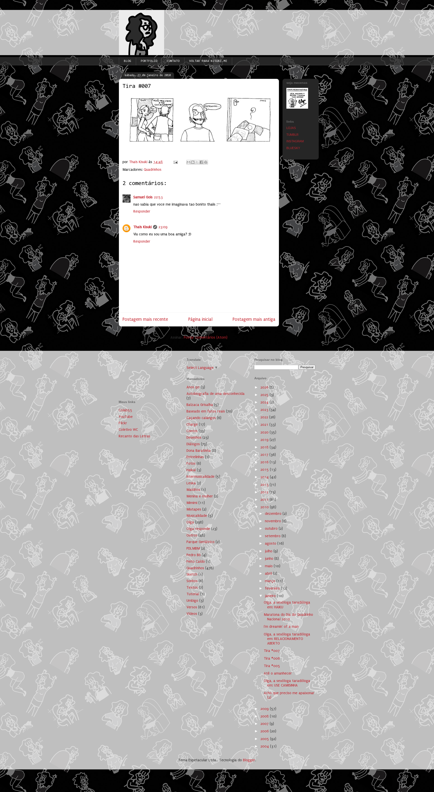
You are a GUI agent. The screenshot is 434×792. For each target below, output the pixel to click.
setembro (273, 536)
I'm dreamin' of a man (281, 626)
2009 (265, 709)
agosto (271, 543)
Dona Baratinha (198, 450)
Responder (141, 211)
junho (269, 558)
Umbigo (192, 600)
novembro (273, 521)
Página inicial (200, 319)
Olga (190, 522)
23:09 (162, 227)
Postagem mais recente (145, 319)
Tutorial (192, 594)
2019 (265, 440)
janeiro (271, 596)
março (270, 581)
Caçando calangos (201, 418)
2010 (265, 507)
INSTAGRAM (295, 141)
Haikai (191, 470)
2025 (265, 395)
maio (269, 566)
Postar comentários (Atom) (205, 337)
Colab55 (125, 410)
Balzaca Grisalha (199, 405)
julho (269, 551)
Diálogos (193, 444)
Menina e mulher (199, 496)
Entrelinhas (195, 457)
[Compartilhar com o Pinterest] (205, 162)
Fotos (191, 463)
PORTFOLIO (149, 61)
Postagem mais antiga (254, 319)
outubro (272, 528)
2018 (265, 447)
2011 (265, 499)
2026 (264, 387)
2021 (264, 424)
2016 (265, 462)
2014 (265, 477)
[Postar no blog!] (193, 162)
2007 (265, 724)
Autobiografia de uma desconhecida (215, 393)
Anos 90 (193, 387)
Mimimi (191, 503)
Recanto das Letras (134, 436)
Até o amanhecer (278, 673)
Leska (191, 483)
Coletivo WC (128, 429)
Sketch (191, 574)
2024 (265, 402)
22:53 (158, 197)
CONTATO (173, 61)
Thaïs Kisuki (142, 227)
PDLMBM (193, 548)
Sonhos (192, 581)
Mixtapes (193, 509)
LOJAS (291, 128)
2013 (265, 485)
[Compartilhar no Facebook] (201, 162)
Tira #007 (272, 651)
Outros (191, 535)
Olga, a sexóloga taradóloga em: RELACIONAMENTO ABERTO (287, 639)
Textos (192, 587)
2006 (265, 731)
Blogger (249, 760)
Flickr (123, 423)
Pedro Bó (193, 555)
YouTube (126, 417)
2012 (264, 492)
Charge (192, 424)
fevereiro (273, 588)
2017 (264, 454)
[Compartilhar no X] (197, 162)
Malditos (193, 489)
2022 (264, 417)
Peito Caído (195, 561)
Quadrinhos (152, 169)
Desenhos (193, 437)
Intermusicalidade (200, 476)
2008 (265, 716)
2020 (265, 432)
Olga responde (198, 529)
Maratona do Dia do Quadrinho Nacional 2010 (288, 616)
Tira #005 (272, 666)
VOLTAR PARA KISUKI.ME (208, 61)
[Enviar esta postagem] (175, 162)
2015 (265, 469)
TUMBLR (292, 134)
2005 (265, 739)
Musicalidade (196, 515)
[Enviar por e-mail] (188, 162)
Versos (191, 607)
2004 (265, 746)
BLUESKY (293, 148)
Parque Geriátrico (200, 542)
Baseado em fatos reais (205, 411)
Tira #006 (272, 658)
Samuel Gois (143, 197)
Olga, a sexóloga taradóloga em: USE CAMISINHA (287, 683)
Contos (192, 431)
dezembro (274, 513)
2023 (264, 410)
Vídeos (191, 614)
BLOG (127, 61)
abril (269, 573)
